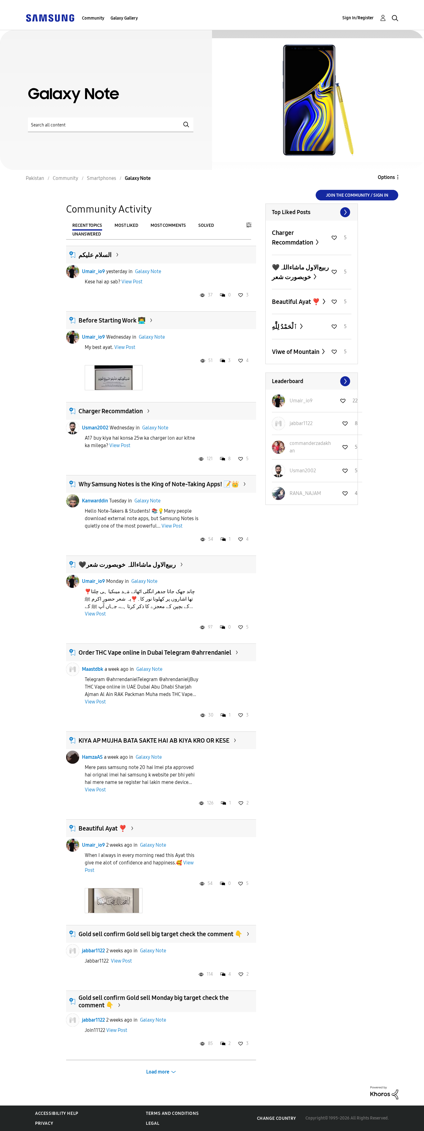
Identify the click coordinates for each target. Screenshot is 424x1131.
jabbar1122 (93, 951)
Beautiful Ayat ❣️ (103, 828)
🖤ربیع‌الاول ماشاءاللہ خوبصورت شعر (127, 564)
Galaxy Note (148, 271)
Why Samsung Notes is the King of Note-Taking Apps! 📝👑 (159, 484)
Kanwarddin (95, 501)
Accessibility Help (56, 1113)
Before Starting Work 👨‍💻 (112, 320)
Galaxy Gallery (124, 18)
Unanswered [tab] (86, 234)
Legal (152, 1123)
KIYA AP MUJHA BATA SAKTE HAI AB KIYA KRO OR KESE (154, 740)
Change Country (276, 1118)
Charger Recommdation (111, 411)
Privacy (44, 1123)
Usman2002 (95, 428)
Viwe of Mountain (296, 351)
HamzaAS (92, 757)
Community (93, 18)
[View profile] (72, 271)
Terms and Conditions (172, 1113)
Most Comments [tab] (168, 225)
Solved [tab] (206, 225)
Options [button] (386, 177)
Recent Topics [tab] (87, 225)
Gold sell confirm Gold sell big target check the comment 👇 (160, 934)
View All (312, 212)
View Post (131, 282)
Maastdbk (92, 669)
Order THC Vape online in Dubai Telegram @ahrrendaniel (155, 652)
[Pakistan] (50, 18)
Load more (157, 1072)
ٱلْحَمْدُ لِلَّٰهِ (285, 326)
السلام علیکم (95, 255)
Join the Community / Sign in (357, 195)
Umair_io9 (93, 271)
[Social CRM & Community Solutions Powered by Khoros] (384, 1092)
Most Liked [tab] (126, 225)
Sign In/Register (358, 18)
